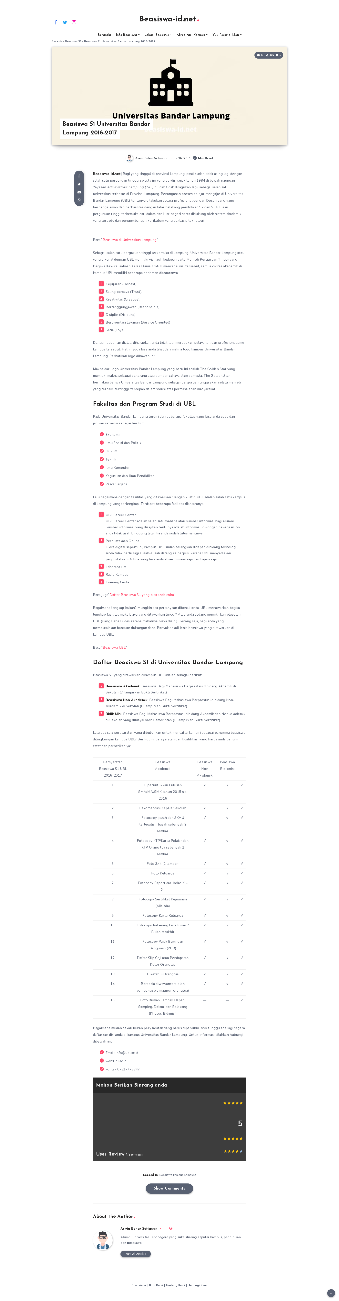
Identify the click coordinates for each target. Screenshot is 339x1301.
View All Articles (135, 1254)
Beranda (104, 35)
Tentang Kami (175, 1285)
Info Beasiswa (126, 35)
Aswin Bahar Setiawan (138, 1229)
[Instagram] (74, 22)
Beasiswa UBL (114, 647)
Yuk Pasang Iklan (225, 35)
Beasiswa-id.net (167, 19)
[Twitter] (65, 22)
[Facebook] (56, 22)
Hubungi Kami (198, 1285)
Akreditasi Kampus (191, 35)
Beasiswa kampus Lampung (178, 1175)
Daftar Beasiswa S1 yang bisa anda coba (142, 595)
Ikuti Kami (156, 1285)
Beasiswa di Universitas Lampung (130, 240)
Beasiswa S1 (73, 41)
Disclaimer (139, 1285)
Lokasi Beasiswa (157, 35)
